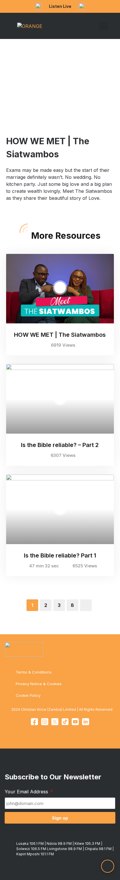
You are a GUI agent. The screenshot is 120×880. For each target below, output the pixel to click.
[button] (95, 26)
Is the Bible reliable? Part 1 (60, 555)
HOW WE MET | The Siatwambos (60, 334)
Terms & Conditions (34, 672)
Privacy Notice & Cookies (39, 683)
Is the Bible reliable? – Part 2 (60, 444)
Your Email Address (27, 792)
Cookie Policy (28, 695)
